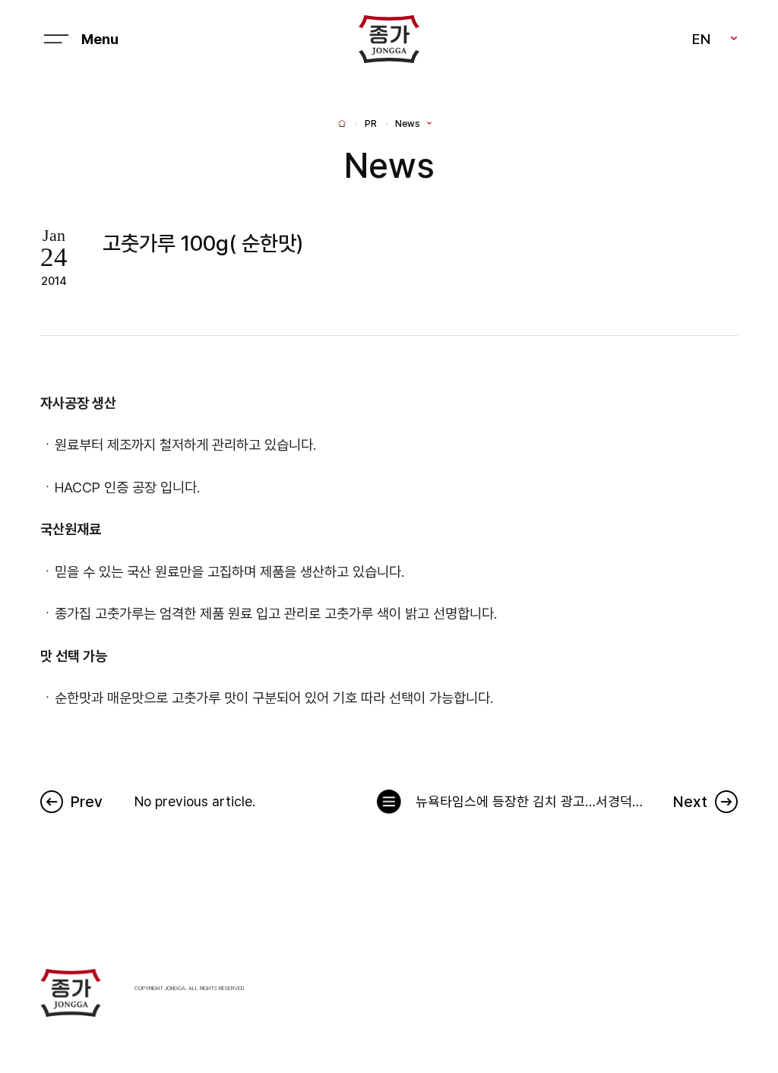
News (407, 124)
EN (701, 38)
